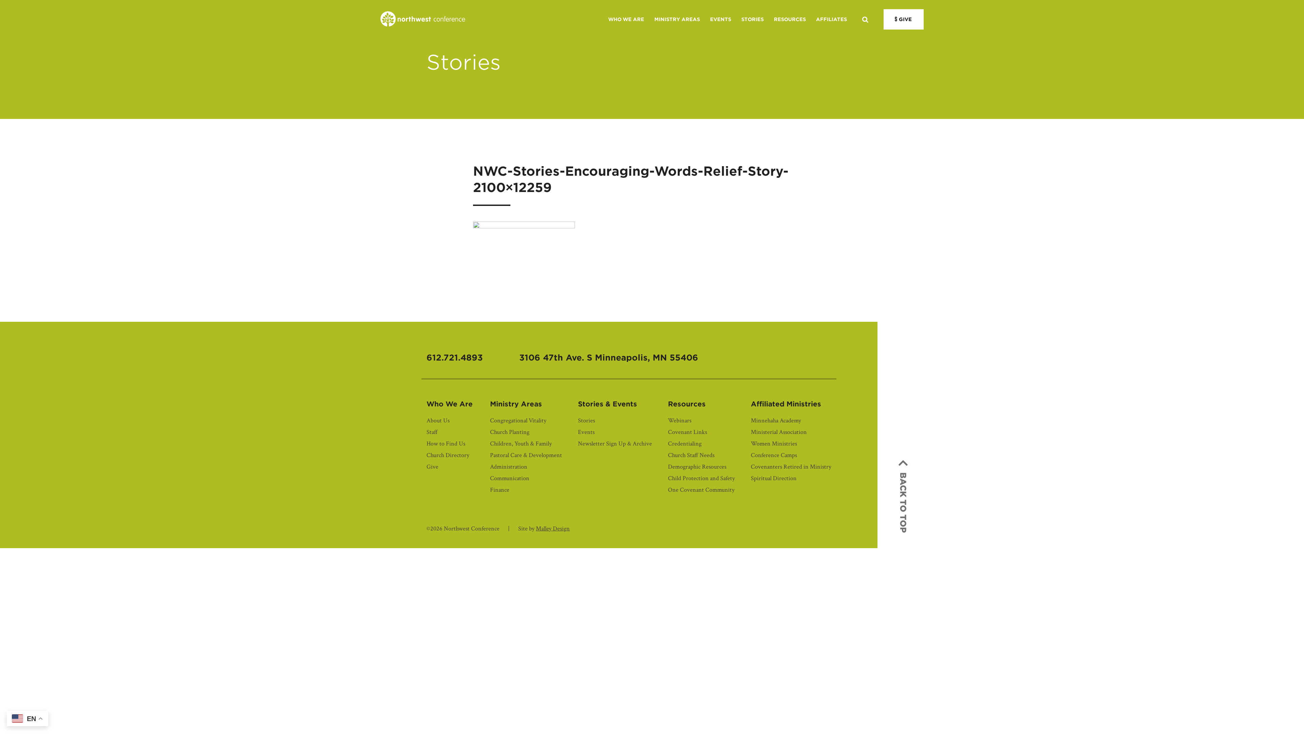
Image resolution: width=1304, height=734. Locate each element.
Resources (790, 19)
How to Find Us (446, 444)
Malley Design (553, 528)
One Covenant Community (701, 490)
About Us (438, 420)
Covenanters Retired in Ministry (791, 467)
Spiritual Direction (774, 478)
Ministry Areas (677, 19)
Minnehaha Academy (776, 420)
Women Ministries (774, 444)
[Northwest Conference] (422, 19)
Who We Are (626, 19)
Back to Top (903, 502)
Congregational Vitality (518, 420)
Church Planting (509, 432)
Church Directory (448, 455)
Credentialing (685, 444)
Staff (432, 432)
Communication (509, 478)
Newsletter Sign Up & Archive (615, 444)
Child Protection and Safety (701, 478)
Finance (499, 490)
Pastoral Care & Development (526, 455)
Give (905, 19)
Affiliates (831, 19)
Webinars (679, 420)
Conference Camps (774, 455)
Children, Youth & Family (521, 444)
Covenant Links (687, 432)
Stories (752, 19)
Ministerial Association (779, 432)
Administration (508, 467)
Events (720, 19)
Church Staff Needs (691, 455)
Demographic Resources (697, 467)
